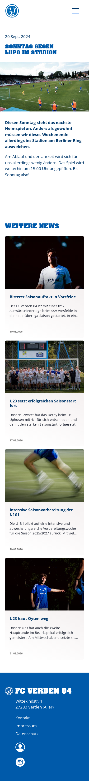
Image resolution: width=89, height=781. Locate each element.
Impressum (26, 725)
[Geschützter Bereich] (49, 747)
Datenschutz (26, 733)
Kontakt (22, 718)
